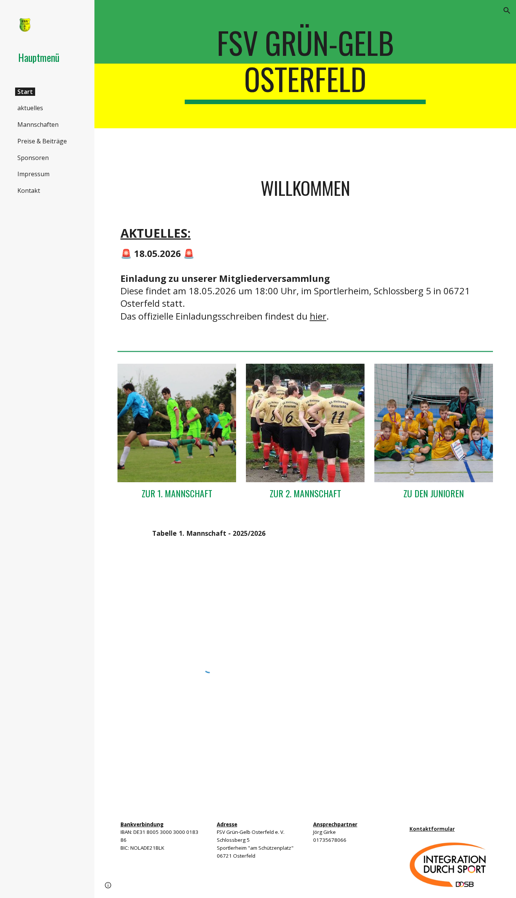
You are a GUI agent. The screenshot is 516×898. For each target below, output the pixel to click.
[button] (507, 11)
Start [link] (25, 92)
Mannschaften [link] (38, 124)
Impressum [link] (33, 174)
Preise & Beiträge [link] (42, 141)
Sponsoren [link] (33, 158)
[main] (305, 64)
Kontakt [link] (28, 190)
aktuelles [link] (30, 108)
